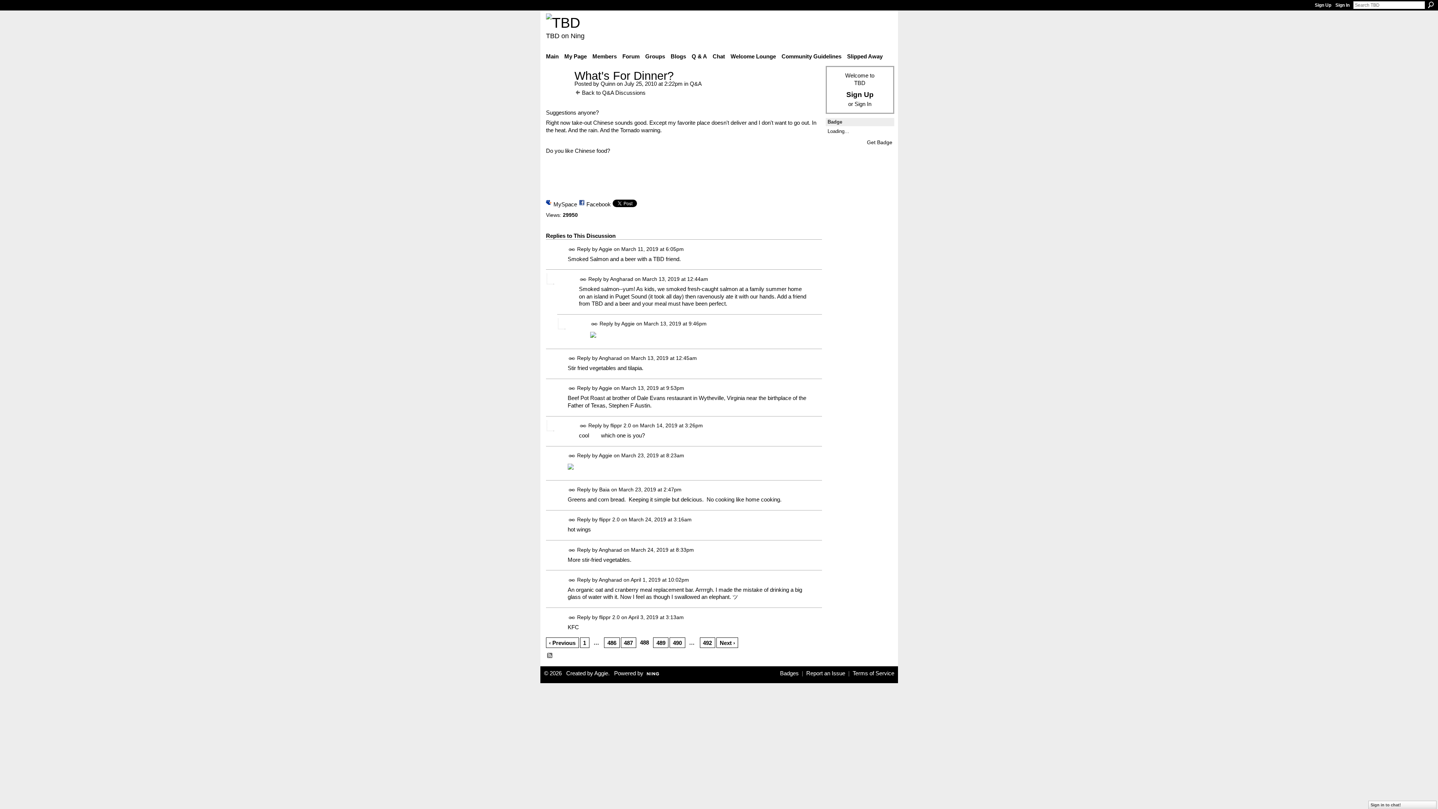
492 (707, 643)
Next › (727, 643)
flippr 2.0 (620, 425)
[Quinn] (558, 90)
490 (677, 643)
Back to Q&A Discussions (614, 93)
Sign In (1342, 5)
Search (1431, 4)
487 (628, 643)
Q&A (696, 84)
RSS (550, 655)
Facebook (598, 204)
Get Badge (879, 142)
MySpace (565, 204)
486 (611, 643)
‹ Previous (562, 643)
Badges (789, 673)
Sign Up (1323, 5)
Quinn (608, 84)
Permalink (572, 249)
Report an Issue (825, 673)
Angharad (621, 279)
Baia (604, 490)
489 (660, 643)
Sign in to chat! (1386, 805)
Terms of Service (873, 673)
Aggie (605, 249)
